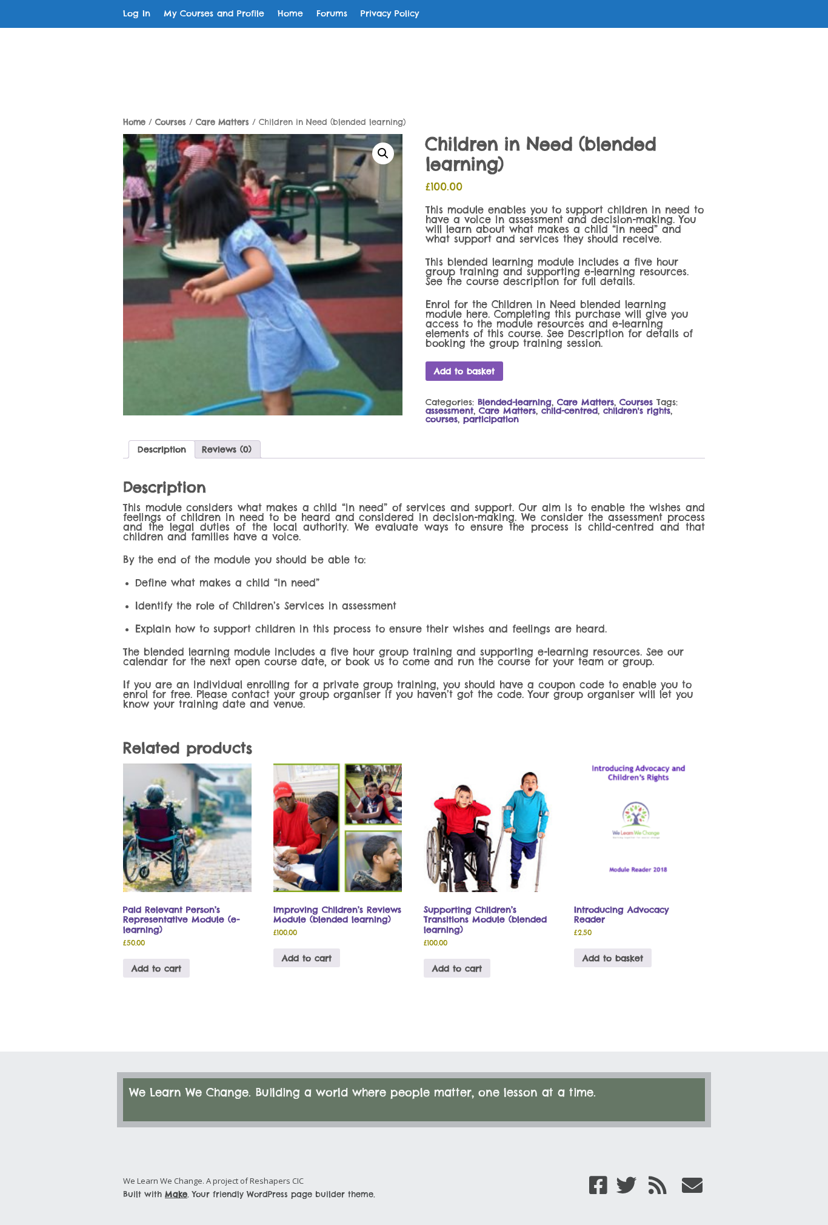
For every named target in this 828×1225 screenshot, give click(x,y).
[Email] (692, 1185)
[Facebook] (598, 1185)
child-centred (569, 410)
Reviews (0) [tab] (227, 449)
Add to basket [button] (613, 958)
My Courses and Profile (214, 13)
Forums (331, 13)
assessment (449, 410)
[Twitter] (626, 1185)
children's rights (636, 410)
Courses (170, 122)
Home (290, 13)
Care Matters (222, 122)
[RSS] (658, 1185)
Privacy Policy (390, 13)
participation (491, 419)
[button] (383, 153)
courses (442, 419)
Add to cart (156, 968)
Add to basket (464, 371)
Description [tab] (162, 449)
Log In (136, 13)
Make (176, 1194)
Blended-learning (515, 402)
